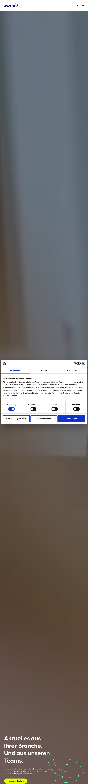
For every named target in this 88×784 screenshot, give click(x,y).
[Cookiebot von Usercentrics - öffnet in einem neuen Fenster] (75, 363)
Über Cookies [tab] (72, 370)
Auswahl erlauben (44, 419)
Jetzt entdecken (16, 781)
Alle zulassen (72, 419)
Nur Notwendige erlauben (16, 419)
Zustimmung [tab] (15, 370)
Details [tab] (44, 370)
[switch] (33, 409)
